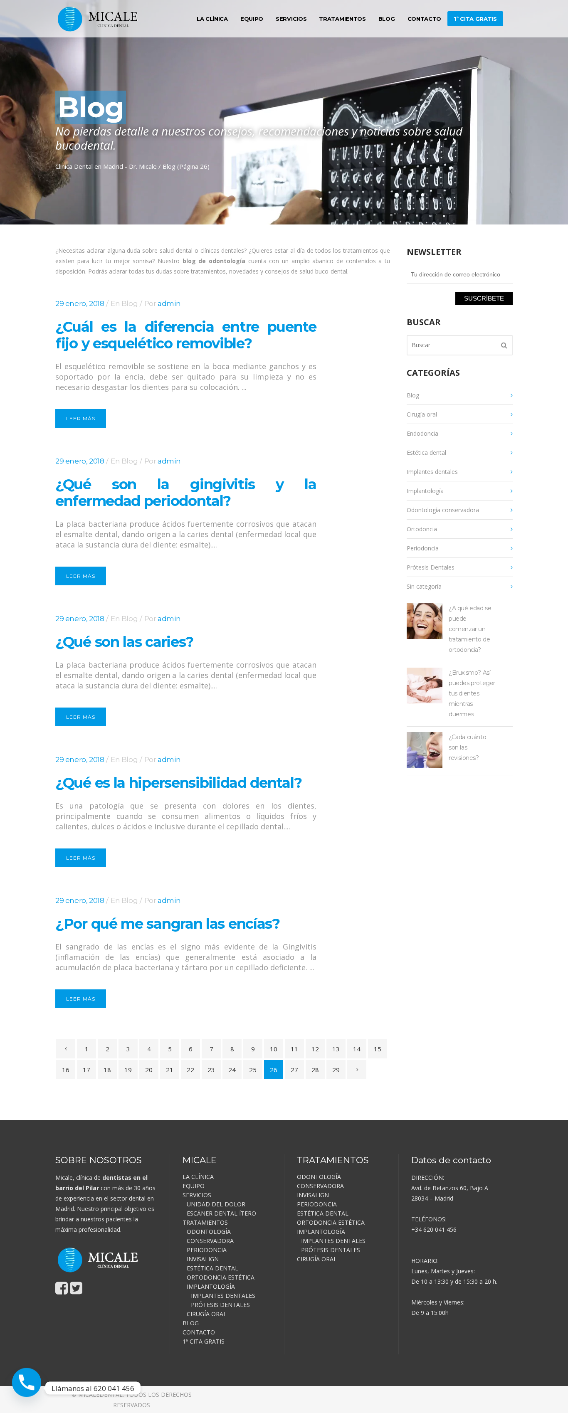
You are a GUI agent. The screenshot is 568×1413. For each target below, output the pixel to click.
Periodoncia (423, 548)
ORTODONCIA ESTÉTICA (220, 1277)
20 (149, 1069)
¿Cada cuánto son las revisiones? (467, 747)
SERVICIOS (197, 1195)
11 (294, 1049)
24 (232, 1069)
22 (190, 1069)
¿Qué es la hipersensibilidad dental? (178, 783)
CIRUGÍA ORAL (207, 1314)
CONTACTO (199, 1332)
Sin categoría (424, 586)
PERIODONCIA (207, 1250)
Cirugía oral (422, 414)
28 (315, 1069)
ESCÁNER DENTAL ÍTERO (221, 1213)
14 (357, 1049)
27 (294, 1069)
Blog (129, 303)
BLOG (191, 1323)
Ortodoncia (422, 529)
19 (128, 1069)
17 (86, 1069)
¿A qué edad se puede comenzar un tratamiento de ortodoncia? (470, 628)
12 (315, 1049)
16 (65, 1069)
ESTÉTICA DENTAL (212, 1268)
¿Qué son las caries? (124, 642)
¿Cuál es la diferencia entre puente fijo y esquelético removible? (185, 335)
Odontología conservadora (443, 510)
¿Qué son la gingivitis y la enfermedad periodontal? (185, 493)
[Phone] (26, 1388)
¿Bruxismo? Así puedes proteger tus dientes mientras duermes (472, 693)
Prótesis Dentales (430, 567)
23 (211, 1069)
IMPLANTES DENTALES (223, 1296)
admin (169, 303)
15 (377, 1049)
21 (169, 1069)
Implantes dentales (432, 472)
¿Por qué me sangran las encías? (167, 923)
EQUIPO (194, 1186)
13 (336, 1049)
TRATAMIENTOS (205, 1222)
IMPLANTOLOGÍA (211, 1286)
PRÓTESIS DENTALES (220, 1305)
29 (336, 1069)
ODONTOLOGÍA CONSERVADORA (210, 1236)
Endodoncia (422, 433)
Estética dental (426, 452)
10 (273, 1049)
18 (107, 1069)
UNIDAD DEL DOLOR (216, 1204)
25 (253, 1069)
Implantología (425, 491)
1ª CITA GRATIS (204, 1341)
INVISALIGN (203, 1259)
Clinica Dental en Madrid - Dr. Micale (106, 166)
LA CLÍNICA (198, 1177)
